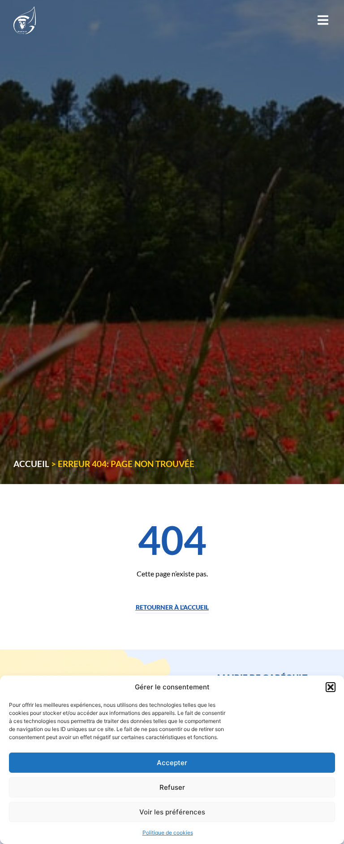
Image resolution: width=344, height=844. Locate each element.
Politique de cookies (167, 832)
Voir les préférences (172, 812)
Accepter (172, 762)
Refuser (172, 787)
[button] (330, 687)
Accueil (31, 464)
